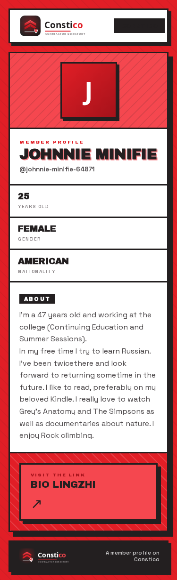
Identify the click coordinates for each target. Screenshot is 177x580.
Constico (139, 26)
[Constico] (62, 26)
